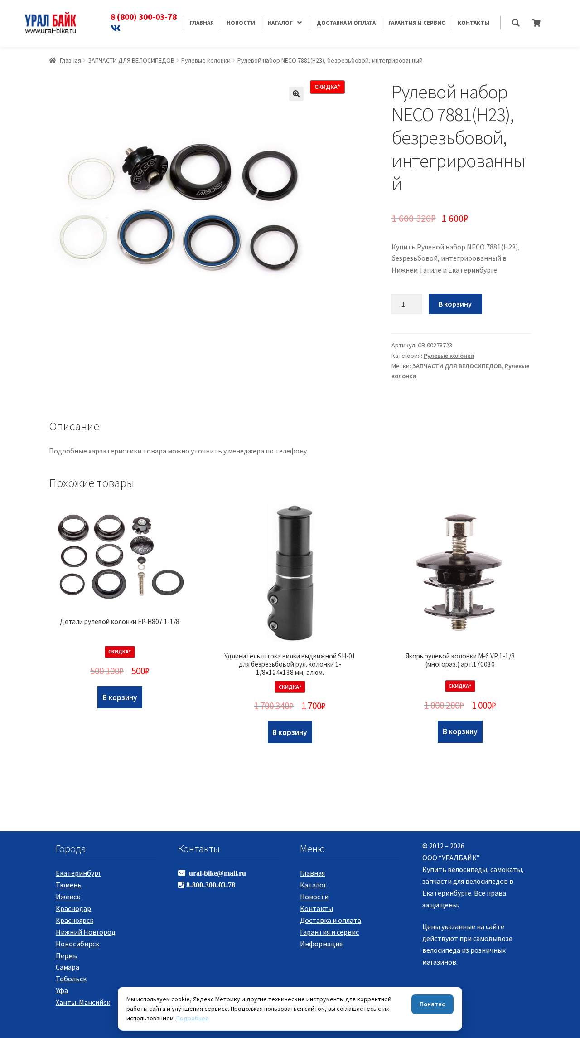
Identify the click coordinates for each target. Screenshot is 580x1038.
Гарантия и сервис (329, 931)
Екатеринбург (79, 872)
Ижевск (68, 896)
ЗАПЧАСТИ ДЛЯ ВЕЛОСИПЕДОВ (131, 60)
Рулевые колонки (206, 60)
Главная (70, 60)
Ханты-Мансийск (83, 1002)
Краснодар (73, 908)
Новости (314, 896)
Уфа (62, 990)
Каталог (313, 884)
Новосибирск (77, 943)
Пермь (66, 955)
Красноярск (74, 920)
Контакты (316, 908)
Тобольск (71, 978)
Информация (321, 943)
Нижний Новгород (86, 931)
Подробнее (192, 1018)
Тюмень (69, 884)
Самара (67, 966)
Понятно (432, 1004)
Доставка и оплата (330, 920)
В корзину (455, 303)
